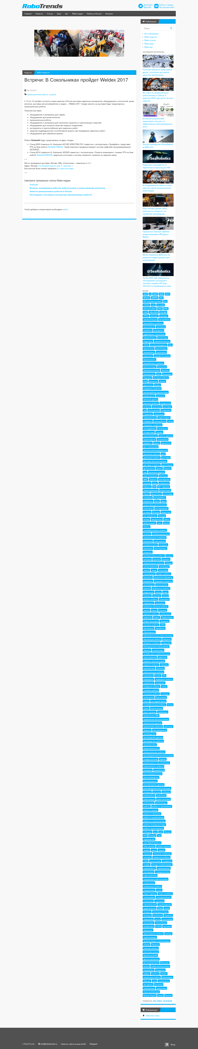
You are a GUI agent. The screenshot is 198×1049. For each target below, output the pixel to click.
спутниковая (148, 897)
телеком (147, 912)
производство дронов (152, 737)
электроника (148, 988)
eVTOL (146, 305)
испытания (148, 508)
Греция (159, 432)
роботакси (161, 795)
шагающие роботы (151, 977)
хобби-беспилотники (160, 966)
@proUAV (147, 7)
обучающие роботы (152, 639)
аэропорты (161, 352)
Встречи (109, 13)
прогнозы (168, 726)
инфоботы (148, 501)
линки (154, 570)
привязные (162, 712)
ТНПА (158, 926)
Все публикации (151, 33)
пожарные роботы (151, 686)
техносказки (161, 922)
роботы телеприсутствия (154, 824)
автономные (148, 326)
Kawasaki (34, 184)
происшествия (149, 744)
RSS (154, 1001)
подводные (148, 679)
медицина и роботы (163, 581)
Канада (162, 515)
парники (164, 664)
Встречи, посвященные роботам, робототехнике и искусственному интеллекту (67, 188)
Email (159, 1001)
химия (146, 966)
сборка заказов (163, 846)
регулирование (150, 781)
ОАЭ (163, 624)
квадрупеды (157, 519)
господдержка (149, 428)
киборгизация (149, 523)
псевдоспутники (150, 759)
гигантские (159, 414)
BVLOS (146, 297)
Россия (167, 832)
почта (170, 704)
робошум (147, 832)
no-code (160, 305)
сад (159, 835)
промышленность (151, 748)
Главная (28, 13)
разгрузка (147, 770)
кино (160, 523)
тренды (168, 933)
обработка (160, 628)
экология (159, 984)
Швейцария (167, 977)
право (146, 708)
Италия (156, 512)
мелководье (148, 584)
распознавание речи (152, 773)
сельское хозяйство (162, 853)
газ (144, 410)
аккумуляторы (149, 337)
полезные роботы (151, 693)
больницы (167, 374)
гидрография (164, 417)
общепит (167, 639)
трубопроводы (149, 937)
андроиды (147, 341)
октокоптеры (158, 650)
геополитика (153, 410)
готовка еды (148, 432)
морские (156, 595)
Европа (167, 468)
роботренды (161, 802)
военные (160, 395)
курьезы (156, 559)
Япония (168, 995)
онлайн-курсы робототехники (156, 653)
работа (163, 759)
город (170, 421)
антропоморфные (159, 345)
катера (146, 519)
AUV (167, 294)
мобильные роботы (160, 588)
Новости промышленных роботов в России (51, 191)
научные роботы (150, 614)
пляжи (158, 675)
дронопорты (148, 468)
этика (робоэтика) (151, 991)
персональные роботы (153, 672)
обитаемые (148, 628)
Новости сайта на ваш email (73, 1044)
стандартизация (164, 897)
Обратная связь (153, 1015)
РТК (145, 835)
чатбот (164, 973)
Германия (147, 414)
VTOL (145, 316)
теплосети (157, 915)
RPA (166, 308)
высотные (156, 406)
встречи (52, 94)
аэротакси (147, 356)
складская (167, 861)
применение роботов (152, 726)
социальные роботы (152, 886)
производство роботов (153, 741)
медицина (147, 581)
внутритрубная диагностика (155, 392)
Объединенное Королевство (156, 646)
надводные (148, 603)
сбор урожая (149, 846)
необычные (165, 614)
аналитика (162, 337)
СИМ (145, 861)
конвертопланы (150, 544)
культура (147, 559)
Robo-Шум (149, 43)
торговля (167, 926)
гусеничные (162, 439)
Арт (66, 13)
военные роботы (150, 403)
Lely (153, 305)
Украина (155, 944)
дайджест (147, 443)
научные (162, 610)
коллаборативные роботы (154, 530)
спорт (159, 890)
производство (149, 733)
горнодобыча (160, 421)
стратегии (159, 901)
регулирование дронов (153, 784)
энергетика (161, 988)
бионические (149, 374)
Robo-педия (77, 13)
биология (162, 366)
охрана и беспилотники (153, 661)
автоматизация (150, 319)
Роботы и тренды (166, 5)
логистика (163, 570)
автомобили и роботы (153, 323)
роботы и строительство (154, 821)
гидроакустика (149, 417)
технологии (167, 919)
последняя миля (158, 701)
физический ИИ (150, 955)
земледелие (164, 479)
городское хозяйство (152, 425)
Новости (39, 13)
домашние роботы (151, 457)
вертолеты (148, 385)
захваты (153, 479)
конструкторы (160, 548)
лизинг (146, 570)
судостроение (149, 908)
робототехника (163, 799)
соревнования (163, 868)
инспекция (168, 494)
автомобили (164, 319)
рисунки (156, 792)
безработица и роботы (153, 363)
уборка (146, 944)
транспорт (147, 930)
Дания (156, 443)
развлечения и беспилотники (156, 763)
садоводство (148, 839)
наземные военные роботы (155, 606)
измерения (164, 483)
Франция (165, 962)
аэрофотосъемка (162, 356)
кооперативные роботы (153, 555)
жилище (163, 475)
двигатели (166, 443)
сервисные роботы (161, 857)
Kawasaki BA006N (44, 155)
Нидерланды (167, 617)
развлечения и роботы (153, 766)
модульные (148, 592)
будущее (147, 377)
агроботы (147, 330)
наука (154, 610)
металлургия (161, 584)
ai (150, 294)
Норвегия (164, 621)
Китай (166, 523)
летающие (164, 566)
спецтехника (148, 890)
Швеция (146, 981)
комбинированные (161, 534)
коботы (146, 526)
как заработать (150, 515)
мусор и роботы (150, 599)
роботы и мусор (150, 810)
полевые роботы (150, 690)
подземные (148, 683)
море (165, 592)
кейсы (166, 519)
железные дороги (156, 472)
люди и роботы (163, 574)
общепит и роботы (151, 643)
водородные (148, 395)
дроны (159, 468)
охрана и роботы (150, 664)
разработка (159, 770)
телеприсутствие (160, 912)
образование (149, 632)
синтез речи (155, 861)
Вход (173, 1044)
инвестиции (165, 490)
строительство (149, 904)
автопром (161, 326)
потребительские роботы (154, 704)
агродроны (158, 330)
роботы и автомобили (161, 806)
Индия (146, 494)
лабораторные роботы (153, 563)
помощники (148, 697)
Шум (59, 13)
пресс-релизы (149, 712)
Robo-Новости (43, 72)
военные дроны (150, 399)
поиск (164, 686)
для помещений (150, 446)
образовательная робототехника (157, 635)
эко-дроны (148, 984)
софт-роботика (150, 875)
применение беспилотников (155, 719)
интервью (147, 497)
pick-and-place (149, 308)
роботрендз (148, 802)
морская (147, 595)
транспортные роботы (153, 933)
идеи (155, 483)
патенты (160, 668)
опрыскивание (149, 657)
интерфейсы (159, 497)
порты (146, 701)
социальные (148, 882)
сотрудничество (162, 872)
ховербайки (148, 970)
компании (147, 541)
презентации (156, 708)
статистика (148, 901)
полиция (165, 693)
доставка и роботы (151, 465)
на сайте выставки (65, 168)
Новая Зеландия (150, 621)
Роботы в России (94, 13)
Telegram (167, 1001)
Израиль (147, 486)
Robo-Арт (148, 47)
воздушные (165, 403)
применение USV (151, 715)
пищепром (148, 675)
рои (155, 832)
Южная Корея (149, 995)
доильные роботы (151, 454)
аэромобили (148, 352)
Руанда (152, 835)
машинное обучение (163, 577)
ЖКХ (145, 479)
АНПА (146, 345)
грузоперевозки (150, 435)
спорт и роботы (165, 893)
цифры (146, 973)
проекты (147, 730)
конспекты (147, 548)
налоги (146, 610)
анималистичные (162, 341)
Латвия (169, 563)
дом (163, 454)
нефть (156, 617)
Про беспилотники (166, 7)
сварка (146, 850)
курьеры (166, 559)
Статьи (50, 13)
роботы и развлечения (153, 817)
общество (166, 643)
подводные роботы (163, 679)
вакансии (153, 381)
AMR (155, 294)
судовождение (164, 904)
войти (65, 209)
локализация (149, 574)
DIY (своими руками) (152, 301)
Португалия (161, 697)
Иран (163, 501)
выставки (167, 406)
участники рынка (150, 951)
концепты (147, 552)
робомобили (148, 795)
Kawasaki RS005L (55, 146)
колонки (146, 534)
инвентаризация (150, 490)
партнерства (148, 668)
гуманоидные (149, 439)
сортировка (148, 872)
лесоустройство (150, 566)
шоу (154, 981)
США (160, 908)
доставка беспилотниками (154, 461)
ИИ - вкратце (163, 486)
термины (168, 915)
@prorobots (148, 5)
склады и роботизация (162, 864)
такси (166, 908)
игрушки (147, 483)
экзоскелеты (163, 981)
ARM (161, 294)
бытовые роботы (160, 377)
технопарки (148, 922)
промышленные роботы (37, 94)
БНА (159, 374)
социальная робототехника (155, 879)
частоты (155, 973)
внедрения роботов (152, 388)
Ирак (157, 501)
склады (146, 864)
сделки (161, 850)
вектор (162, 381)
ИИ (154, 486)
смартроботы (149, 868)
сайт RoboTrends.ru (152, 842)
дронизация (167, 465)
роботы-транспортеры (153, 828)
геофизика (166, 410)
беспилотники (149, 366)
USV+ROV (153, 312)
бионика (165, 370)
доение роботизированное (155, 450)
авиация (163, 316)
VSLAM (163, 312)
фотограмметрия (151, 962)
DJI (165, 301)
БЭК (145, 381)
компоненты (159, 541)
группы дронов (165, 435)
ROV (160, 308)
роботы (146, 806)
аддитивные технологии (154, 334)
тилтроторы (148, 926)
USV (145, 312)
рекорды (147, 792)
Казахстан (165, 512)
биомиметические (151, 370)
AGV (145, 294)
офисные (162, 657)
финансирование (151, 959)
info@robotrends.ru (49, 1044)
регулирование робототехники (156, 788)
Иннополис (156, 494)
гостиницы (162, 428)
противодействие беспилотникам (158, 755)
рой (160, 832)
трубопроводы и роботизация (156, 941)
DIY (161, 297)
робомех (166, 792)
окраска (146, 650)
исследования (161, 508)
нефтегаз (147, 617)
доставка (166, 457)
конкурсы (163, 544)
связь (154, 850)
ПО (164, 675)
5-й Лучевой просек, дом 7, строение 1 (55, 165)
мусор (165, 595)
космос (169, 555)
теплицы (147, 915)
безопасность (149, 359)
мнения (146, 588)
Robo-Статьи (150, 40)
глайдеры (147, 421)
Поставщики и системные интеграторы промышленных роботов (61, 194)
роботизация (149, 799)
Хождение (160, 970)
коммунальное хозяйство (154, 537)
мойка (158, 592)
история (147, 512)
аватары (154, 316)
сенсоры (147, 857)
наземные (159, 603)
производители (159, 730)
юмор (160, 995)
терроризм (148, 919)
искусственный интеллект (154, 505)
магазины (147, 577)
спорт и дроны (149, 893)
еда (145, 472)
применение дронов (152, 723)
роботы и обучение (151, 813)
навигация (164, 599)
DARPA (155, 297)
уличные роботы (150, 948)
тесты (157, 919)
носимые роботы (150, 624)
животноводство (150, 475)
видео (157, 385)
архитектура (161, 348)
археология (148, 348)
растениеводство (151, 777)
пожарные (160, 683)
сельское (147, 853)
